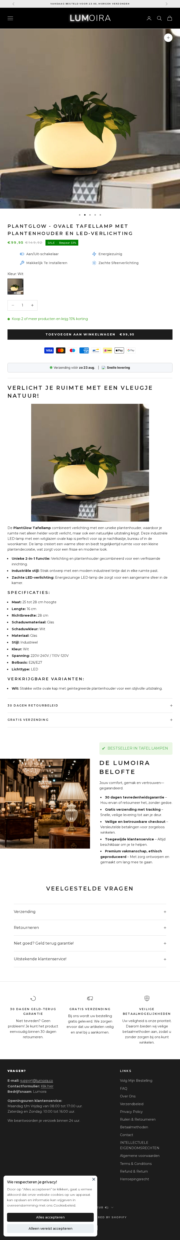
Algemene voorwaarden (140, 1156)
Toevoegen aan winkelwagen (90, 334)
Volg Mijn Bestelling (136, 1080)
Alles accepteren (50, 1217)
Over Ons (127, 1096)
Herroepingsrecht (134, 1179)
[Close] (93, 1179)
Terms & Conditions (136, 1164)
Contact (126, 1135)
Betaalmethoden (134, 1127)
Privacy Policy (131, 1112)
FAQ (123, 1088)
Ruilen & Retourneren (138, 1119)
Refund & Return (134, 1171)
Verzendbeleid (131, 1104)
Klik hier (47, 1086)
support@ (36, 1080)
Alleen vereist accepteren (50, 1228)
